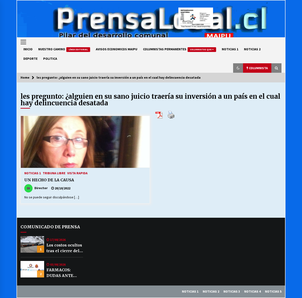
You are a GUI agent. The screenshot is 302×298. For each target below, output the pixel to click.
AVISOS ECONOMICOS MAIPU (116, 49)
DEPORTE (30, 58)
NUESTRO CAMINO (63, 49)
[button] (238, 68)
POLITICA (50, 58)
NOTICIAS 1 (230, 49)
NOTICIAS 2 (252, 49)
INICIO (28, 49)
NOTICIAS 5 (273, 291)
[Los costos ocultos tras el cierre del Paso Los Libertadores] (32, 244)
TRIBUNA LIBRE (54, 173)
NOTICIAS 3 (231, 291)
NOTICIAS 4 (252, 291)
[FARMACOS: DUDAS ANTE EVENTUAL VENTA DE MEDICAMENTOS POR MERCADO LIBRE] (32, 269)
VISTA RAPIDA (77, 173)
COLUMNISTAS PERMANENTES (178, 49)
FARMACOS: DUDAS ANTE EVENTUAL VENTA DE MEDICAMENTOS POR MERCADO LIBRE (64, 273)
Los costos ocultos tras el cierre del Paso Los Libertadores (64, 248)
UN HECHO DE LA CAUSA (49, 180)
